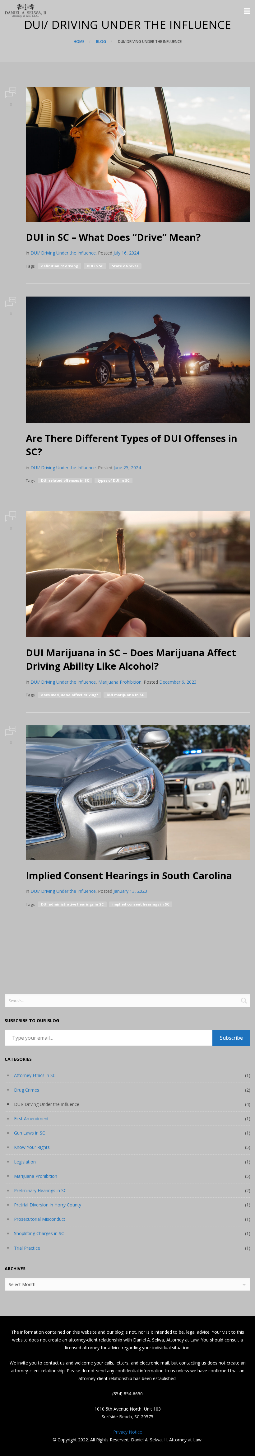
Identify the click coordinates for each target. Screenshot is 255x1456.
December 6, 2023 (178, 682)
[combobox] (127, 1284)
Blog (101, 41)
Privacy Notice (127, 1432)
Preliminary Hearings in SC (40, 1190)
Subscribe (231, 1037)
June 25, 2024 (127, 468)
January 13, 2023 (130, 891)
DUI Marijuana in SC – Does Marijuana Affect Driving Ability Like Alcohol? (131, 659)
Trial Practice (27, 1248)
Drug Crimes (26, 1090)
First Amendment (31, 1118)
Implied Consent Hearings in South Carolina (129, 875)
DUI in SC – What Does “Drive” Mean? (113, 237)
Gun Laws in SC (29, 1133)
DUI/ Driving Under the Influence (63, 253)
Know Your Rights (32, 1147)
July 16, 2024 (126, 253)
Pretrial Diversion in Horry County (47, 1205)
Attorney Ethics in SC (35, 1075)
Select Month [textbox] (22, 1284)
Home (79, 41)
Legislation (25, 1162)
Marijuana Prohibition (119, 682)
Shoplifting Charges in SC (39, 1233)
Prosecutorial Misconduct (39, 1219)
